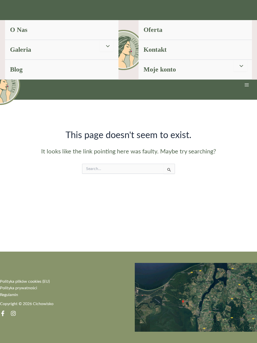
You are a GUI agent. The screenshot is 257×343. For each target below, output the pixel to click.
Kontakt (155, 49)
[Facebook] (3, 313)
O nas (18, 29)
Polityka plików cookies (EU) (25, 281)
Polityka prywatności (18, 288)
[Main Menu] (246, 85)
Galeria (20, 49)
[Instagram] (13, 313)
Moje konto (160, 69)
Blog (16, 69)
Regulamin (9, 295)
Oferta (153, 29)
